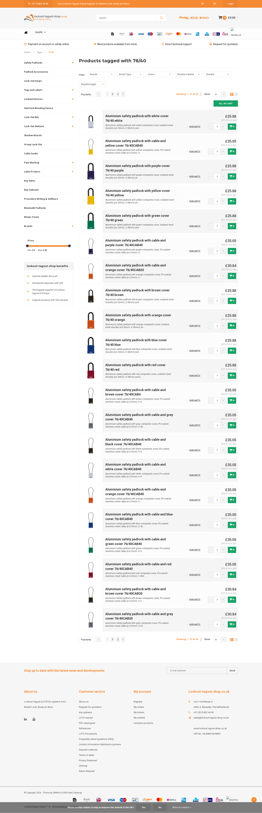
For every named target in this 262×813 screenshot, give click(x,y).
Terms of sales (86, 755)
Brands (28, 226)
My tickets (139, 712)
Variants (194, 126)
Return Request (87, 771)
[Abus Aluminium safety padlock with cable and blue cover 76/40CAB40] (91, 520)
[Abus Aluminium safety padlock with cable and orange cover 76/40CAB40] (91, 495)
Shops (39, 32)
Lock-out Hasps (33, 81)
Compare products (143, 723)
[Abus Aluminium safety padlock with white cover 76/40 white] (91, 121)
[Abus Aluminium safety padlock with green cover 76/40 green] (91, 221)
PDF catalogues (87, 723)
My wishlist (139, 717)
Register (138, 701)
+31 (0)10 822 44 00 (204, 712)
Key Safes (29, 180)
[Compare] (202, 3)
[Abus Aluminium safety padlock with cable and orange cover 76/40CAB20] (91, 271)
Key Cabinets (31, 189)
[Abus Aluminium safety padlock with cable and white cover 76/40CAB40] (91, 470)
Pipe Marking (31, 162)
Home (25, 32)
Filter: (82, 75)
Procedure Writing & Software (41, 199)
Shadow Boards (33, 135)
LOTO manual (86, 717)
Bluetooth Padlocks (35, 208)
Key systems (85, 712)
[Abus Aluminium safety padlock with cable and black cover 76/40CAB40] (91, 445)
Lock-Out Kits (31, 117)
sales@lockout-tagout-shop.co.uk (211, 717)
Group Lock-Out (33, 144)
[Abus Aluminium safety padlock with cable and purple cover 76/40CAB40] (91, 246)
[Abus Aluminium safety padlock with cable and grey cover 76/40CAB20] (91, 619)
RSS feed (67, 792)
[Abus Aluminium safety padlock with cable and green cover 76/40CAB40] (91, 545)
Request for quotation (225, 44)
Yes (143, 807)
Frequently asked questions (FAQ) (96, 739)
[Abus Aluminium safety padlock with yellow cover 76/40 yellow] (91, 196)
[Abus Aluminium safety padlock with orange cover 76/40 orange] (91, 320)
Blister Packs (31, 217)
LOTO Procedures (88, 733)
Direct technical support (178, 44)
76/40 (51, 52)
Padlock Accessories (36, 71)
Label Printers (32, 171)
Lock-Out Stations (34, 126)
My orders (139, 707)
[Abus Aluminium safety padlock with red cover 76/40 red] (91, 370)
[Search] (161, 17)
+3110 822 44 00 (40, 3)
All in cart (226, 103)
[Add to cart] (232, 127)
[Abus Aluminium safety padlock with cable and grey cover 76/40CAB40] (91, 420)
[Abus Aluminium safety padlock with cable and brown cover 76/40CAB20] (91, 594)
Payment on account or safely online (48, 44)
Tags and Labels (33, 90)
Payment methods (88, 749)
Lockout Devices (33, 99)
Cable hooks (31, 153)
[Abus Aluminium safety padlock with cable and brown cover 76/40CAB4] (91, 395)
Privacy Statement (88, 760)
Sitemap (83, 765)
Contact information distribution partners (100, 744)
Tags (39, 52)
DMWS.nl (57, 792)
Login (230, 3)
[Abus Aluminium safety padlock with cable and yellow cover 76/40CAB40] (91, 146)
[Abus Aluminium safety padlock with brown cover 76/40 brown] (91, 296)
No (159, 807)
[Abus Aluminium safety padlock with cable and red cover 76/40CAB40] (91, 569)
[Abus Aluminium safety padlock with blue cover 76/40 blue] (91, 345)
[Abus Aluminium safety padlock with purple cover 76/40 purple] (91, 171)
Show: (207, 94)
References (85, 728)
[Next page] (123, 94)
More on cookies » (182, 807)
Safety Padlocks (33, 62)
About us (83, 701)
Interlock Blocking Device (38, 108)
